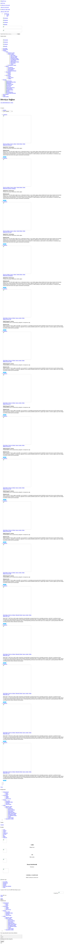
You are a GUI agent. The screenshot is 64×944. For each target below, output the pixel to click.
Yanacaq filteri (8, 804)
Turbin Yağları (13, 60)
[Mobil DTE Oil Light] (33, 216)
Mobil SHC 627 (6, 694)
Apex (10, 86)
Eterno (9, 73)
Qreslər (9, 816)
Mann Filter (13, 81)
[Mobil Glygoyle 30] (33, 431)
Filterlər (7, 66)
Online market (6, 96)
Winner (9, 74)
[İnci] (7, 90)
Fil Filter (11, 84)
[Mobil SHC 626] (33, 639)
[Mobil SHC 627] (33, 679)
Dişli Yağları (12, 55)
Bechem (11, 92)
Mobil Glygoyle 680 (7, 573)
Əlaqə (4, 95)
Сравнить (5, 114)
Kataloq (4, 50)
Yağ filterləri (10, 67)
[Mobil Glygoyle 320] (33, 473)
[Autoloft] (8, 89)
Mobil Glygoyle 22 (7, 404)
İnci (9, 90)
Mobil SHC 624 (6, 616)
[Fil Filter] (8, 84)
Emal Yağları (13, 62)
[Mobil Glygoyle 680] (33, 558)
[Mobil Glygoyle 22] (33, 388)
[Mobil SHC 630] (33, 757)
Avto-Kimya (8, 75)
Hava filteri (8, 800)
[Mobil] (7, 83)
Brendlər (4, 79)
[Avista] (7, 80)
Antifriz (9, 76)
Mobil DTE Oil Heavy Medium (9, 188)
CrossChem (13, 93)
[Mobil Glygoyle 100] (33, 303)
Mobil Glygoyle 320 (7, 488)
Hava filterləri (10, 69)
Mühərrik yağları (11, 52)
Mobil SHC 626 (6, 655)
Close (1, 787)
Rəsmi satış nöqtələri (7, 886)
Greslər (11, 64)
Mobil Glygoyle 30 (7, 446)
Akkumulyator (6, 791)
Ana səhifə (5, 48)
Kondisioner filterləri (12, 70)
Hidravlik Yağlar (13, 57)
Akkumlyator (8, 71)
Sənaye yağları (11, 53)
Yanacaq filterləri (11, 68)
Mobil (10, 83)
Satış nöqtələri (6, 94)
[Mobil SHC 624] (33, 600)
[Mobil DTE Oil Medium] (33, 260)
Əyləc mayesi (10, 77)
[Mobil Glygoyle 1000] (33, 346)
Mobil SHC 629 (6, 733)
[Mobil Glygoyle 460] (33, 515)
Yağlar (7, 51)
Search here (2, 33)
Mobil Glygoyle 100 (7, 319)
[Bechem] (8, 92)
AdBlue (9, 78)
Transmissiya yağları (12, 65)
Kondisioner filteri (9, 802)
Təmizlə (2, 824)
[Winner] (7, 88)
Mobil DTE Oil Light (7, 232)
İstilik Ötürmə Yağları (14, 61)
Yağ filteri (7, 803)
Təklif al (4, 157)
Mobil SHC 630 (6, 772)
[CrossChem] (8, 93)
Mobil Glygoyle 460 (7, 531)
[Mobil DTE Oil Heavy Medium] (33, 173)
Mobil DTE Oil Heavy (7, 145)
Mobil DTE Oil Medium (8, 275)
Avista (10, 80)
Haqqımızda (5, 49)
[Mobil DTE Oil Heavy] (33, 129)
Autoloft (11, 89)
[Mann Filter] (8, 81)
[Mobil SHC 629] (33, 718)
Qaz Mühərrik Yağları (14, 59)
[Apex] (7, 86)
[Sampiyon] (8, 87)
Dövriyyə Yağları (13, 56)
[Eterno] (7, 85)
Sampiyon (12, 87)
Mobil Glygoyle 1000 (7, 361)
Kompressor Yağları (14, 58)
